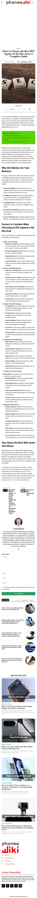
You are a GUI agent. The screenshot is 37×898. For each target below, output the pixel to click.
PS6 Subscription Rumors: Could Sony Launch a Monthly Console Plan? (12, 647)
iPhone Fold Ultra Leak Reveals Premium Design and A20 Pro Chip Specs (17, 707)
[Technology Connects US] (18, 2)
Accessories (24, 600)
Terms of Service (10, 864)
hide (16, 133)
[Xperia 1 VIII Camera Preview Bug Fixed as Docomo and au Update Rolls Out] (30, 660)
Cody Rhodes (10, 61)
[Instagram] (7, 885)
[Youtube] (20, 885)
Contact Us (8, 861)
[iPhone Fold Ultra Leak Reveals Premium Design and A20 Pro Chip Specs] (18, 690)
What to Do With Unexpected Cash (30, 492)
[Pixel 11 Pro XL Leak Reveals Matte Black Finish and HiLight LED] (30, 609)
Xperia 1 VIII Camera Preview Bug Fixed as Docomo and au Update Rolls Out (12, 660)
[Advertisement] (18, 24)
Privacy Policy (9, 858)
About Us (7, 855)
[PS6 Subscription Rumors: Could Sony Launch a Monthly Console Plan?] (30, 647)
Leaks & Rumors (7, 783)
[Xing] (18, 549)
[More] (30, 109)
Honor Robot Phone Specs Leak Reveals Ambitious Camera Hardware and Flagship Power (11, 634)
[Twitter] (16, 885)
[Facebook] (3, 885)
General (18, 48)
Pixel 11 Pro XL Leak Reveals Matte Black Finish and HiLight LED (12, 608)
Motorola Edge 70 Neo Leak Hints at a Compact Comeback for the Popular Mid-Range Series (13, 621)
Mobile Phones (6, 704)
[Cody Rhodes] (18, 522)
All (17, 600)
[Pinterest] (12, 885)
